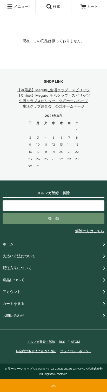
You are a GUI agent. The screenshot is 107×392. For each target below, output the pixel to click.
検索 (56, 6)
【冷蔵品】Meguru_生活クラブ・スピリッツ (53, 90)
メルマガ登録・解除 (41, 342)
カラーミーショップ (18, 369)
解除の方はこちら (89, 231)
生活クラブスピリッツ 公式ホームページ (53, 101)
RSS (62, 342)
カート (92, 6)
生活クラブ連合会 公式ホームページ (53, 106)
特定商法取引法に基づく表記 (36, 351)
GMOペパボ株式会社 (88, 369)
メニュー (20, 6)
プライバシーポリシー (75, 351)
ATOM (75, 342)
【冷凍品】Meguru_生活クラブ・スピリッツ (53, 95)
